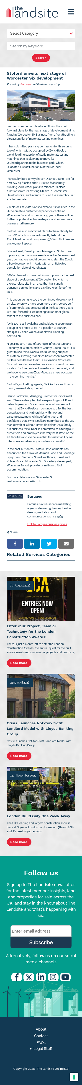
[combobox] (41, 32)
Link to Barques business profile (47, 524)
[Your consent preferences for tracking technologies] (74, 1077)
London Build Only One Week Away (38, 816)
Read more (19, 663)
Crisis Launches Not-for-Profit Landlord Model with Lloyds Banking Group (40, 728)
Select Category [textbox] (24, 33)
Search (41, 57)
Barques (25, 84)
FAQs (41, 1043)
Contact (41, 1036)
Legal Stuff (42, 1048)
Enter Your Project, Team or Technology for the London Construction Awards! (31, 631)
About (41, 1029)
